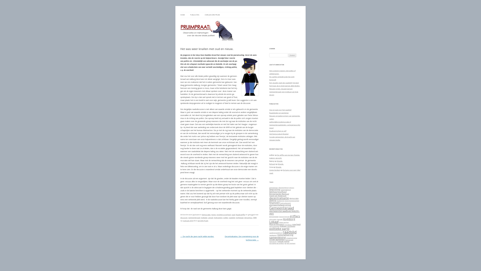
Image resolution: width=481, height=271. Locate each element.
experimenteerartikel (291, 201)
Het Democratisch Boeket (278, 134)
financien (274, 202)
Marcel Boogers (276, 224)
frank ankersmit (285, 203)
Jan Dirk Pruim (203, 221)
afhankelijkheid (283, 188)
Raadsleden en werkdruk (279, 113)
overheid (296, 224)
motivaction (218, 218)
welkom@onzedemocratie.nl (280, 122)
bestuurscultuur (278, 191)
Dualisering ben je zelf (277, 131)
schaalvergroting (291, 238)
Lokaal (210, 218)
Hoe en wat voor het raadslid (280, 110)
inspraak (279, 219)
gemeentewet (274, 217)
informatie (272, 219)
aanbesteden (273, 188)
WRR (255, 218)
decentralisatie (279, 198)
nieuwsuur (288, 225)
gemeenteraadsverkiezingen (284, 212)
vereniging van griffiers (276, 243)
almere (291, 188)
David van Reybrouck (277, 196)
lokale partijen (284, 222)
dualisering (280, 201)
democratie (206, 215)
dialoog (272, 200)
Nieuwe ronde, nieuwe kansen (281, 89)
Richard (272, 164)
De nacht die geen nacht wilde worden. (197, 236)
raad (233, 215)
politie (225, 218)
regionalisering (285, 234)
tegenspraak (289, 240)
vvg (285, 243)
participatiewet (274, 226)
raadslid (232, 218)
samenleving (277, 237)
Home (182, 15)
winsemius (248, 218)
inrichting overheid (224, 215)
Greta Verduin (274, 170)
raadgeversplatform (275, 233)
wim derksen (291, 243)
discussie (184, 218)
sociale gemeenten (277, 240)
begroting (274, 189)
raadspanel (273, 235)
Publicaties (194, 15)
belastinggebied (286, 190)
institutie (204, 218)
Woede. (280, 161)
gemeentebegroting (280, 205)
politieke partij (279, 229)
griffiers (295, 216)
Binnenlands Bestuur (279, 194)
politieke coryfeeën (287, 226)
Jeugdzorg (289, 219)
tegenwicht (273, 242)
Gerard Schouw (284, 217)
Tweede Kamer (283, 241)
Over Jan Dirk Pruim (212, 15)
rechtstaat (240, 218)
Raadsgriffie (240, 215)
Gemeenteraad (194, 218)
